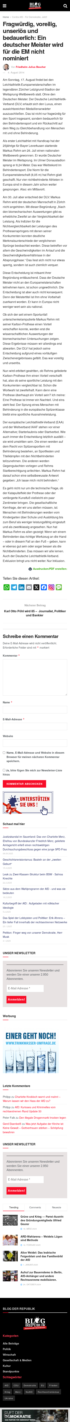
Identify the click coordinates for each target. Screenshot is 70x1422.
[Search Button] (65, 5)
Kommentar (11, 655)
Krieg (7, 1391)
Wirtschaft (9, 1354)
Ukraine (9, 1398)
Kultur (7, 1366)
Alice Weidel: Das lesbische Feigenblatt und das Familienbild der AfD (42, 1256)
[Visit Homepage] (35, 5)
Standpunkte (11, 1371)
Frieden (53, 1385)
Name (8, 702)
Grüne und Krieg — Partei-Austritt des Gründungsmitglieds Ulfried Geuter (42, 1220)
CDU (16, 1385)
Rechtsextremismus (48, 1391)
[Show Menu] (4, 5)
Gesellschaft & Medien (17, 1360)
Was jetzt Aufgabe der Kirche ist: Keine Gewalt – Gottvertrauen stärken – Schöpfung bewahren (33, 1128)
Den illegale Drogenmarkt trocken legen (42, 1117)
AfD (7, 1385)
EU (42, 1385)
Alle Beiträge (11, 1343)
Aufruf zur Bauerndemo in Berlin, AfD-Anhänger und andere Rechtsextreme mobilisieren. (41, 1275)
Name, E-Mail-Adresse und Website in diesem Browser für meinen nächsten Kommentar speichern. (35, 757)
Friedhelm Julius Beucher (31, 67)
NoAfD (29, 1391)
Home (6, 16)
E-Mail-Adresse (14, 719)
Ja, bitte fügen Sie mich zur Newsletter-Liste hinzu (32, 772)
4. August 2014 (16, 72)
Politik (7, 1349)
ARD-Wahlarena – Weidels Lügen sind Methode (42, 1238)
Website (8, 736)
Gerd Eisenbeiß (12, 1124)
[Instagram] (51, 587)
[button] (6, 1415)
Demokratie (30, 1385)
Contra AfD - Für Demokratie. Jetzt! (29, 16)
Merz (18, 1391)
